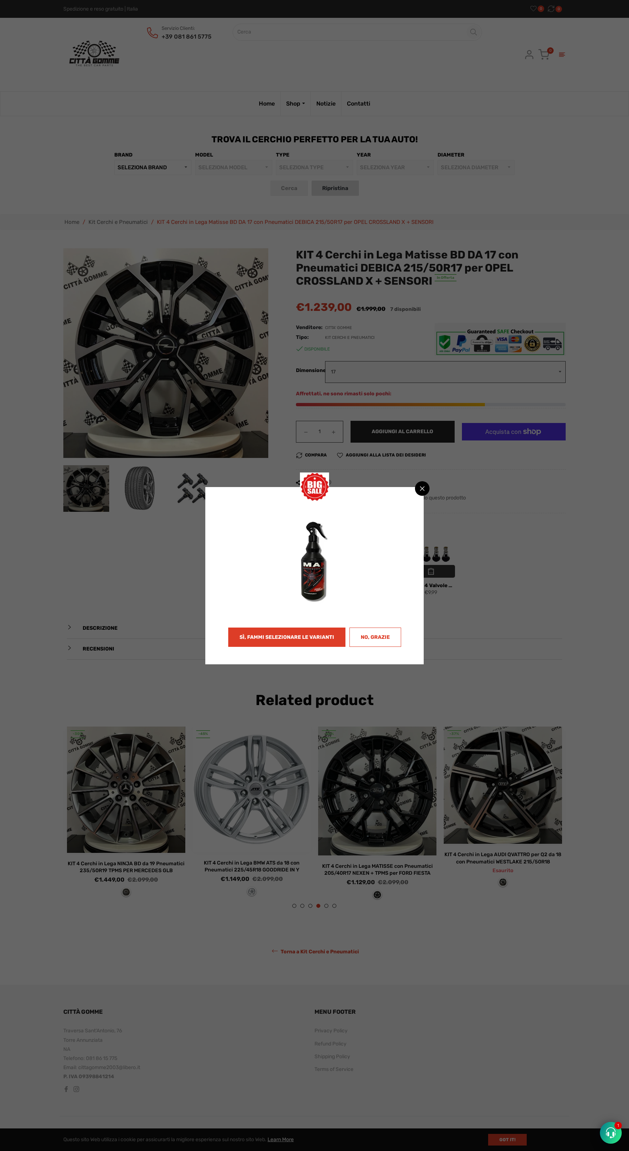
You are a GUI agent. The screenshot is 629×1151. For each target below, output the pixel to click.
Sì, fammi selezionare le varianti (287, 637)
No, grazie (375, 637)
